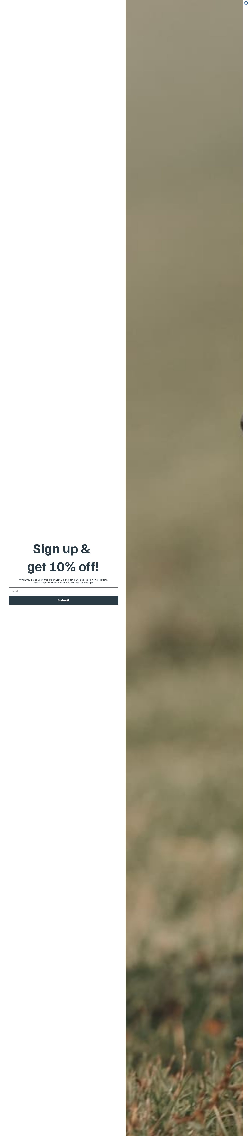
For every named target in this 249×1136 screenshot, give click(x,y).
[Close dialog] (246, 3)
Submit (63, 600)
